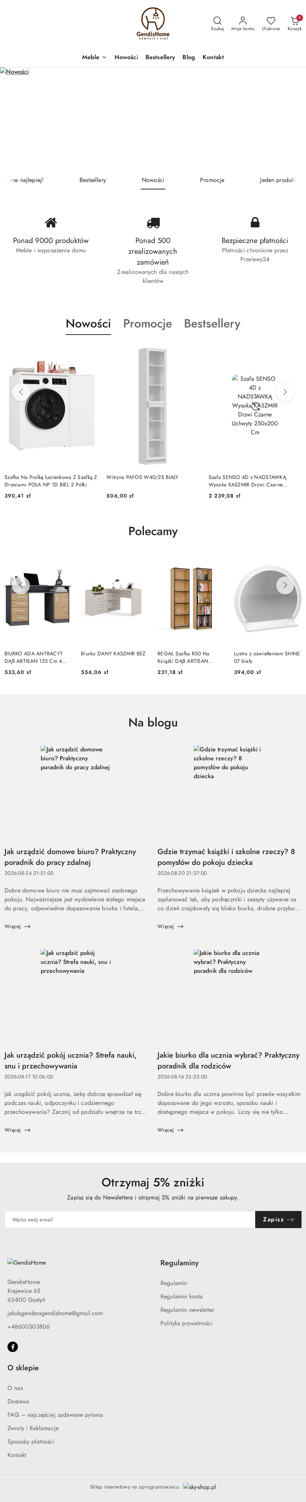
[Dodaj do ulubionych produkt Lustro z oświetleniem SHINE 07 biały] (293, 562)
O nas (15, 1388)
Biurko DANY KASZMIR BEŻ (113, 653)
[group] (153, 119)
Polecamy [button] (153, 531)
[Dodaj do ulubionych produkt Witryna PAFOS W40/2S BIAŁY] (88, 352)
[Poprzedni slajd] (16, 119)
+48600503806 (28, 1326)
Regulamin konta (181, 1296)
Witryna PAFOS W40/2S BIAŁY (40, 477)
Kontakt (16, 1455)
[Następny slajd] (290, 119)
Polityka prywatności (186, 1323)
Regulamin (173, 1283)
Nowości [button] (88, 323)
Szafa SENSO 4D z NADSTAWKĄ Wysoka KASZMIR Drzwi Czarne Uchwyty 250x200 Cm (145, 480)
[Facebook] (12, 1347)
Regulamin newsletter (187, 1310)
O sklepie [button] (23, 1367)
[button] (94, 57)
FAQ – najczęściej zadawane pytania (55, 1414)
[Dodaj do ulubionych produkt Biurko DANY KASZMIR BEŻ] (140, 562)
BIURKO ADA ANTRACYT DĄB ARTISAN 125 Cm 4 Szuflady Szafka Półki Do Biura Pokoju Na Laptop (33, 657)
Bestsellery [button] (212, 323)
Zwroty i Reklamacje (33, 1428)
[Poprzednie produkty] (21, 392)
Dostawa (18, 1401)
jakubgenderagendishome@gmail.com (55, 1313)
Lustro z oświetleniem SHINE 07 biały (267, 657)
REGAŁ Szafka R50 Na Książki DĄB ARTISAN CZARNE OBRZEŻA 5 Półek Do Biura (189, 657)
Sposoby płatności (30, 1441)
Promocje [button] (147, 323)
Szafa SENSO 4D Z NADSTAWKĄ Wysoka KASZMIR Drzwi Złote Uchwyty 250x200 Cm (253, 480)
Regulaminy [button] (179, 1262)
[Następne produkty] (285, 392)
